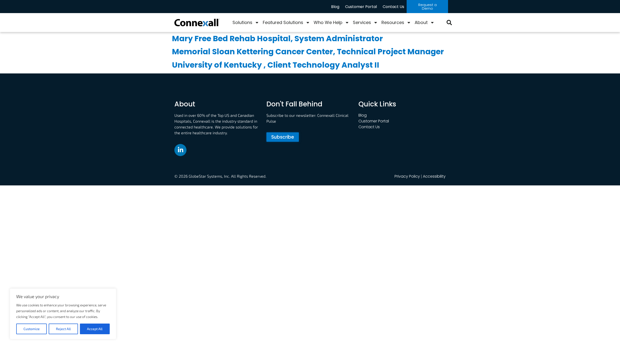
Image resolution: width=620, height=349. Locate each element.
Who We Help (328, 22)
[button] (449, 23)
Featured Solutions (283, 22)
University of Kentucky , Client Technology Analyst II (275, 64)
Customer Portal (361, 6)
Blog (335, 6)
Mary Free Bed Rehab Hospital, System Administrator (277, 38)
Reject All (63, 329)
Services (362, 22)
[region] (63, 313)
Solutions (242, 22)
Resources (392, 22)
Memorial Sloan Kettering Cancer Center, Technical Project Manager (308, 51)
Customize (31, 329)
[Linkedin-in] (180, 150)
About (421, 22)
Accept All (94, 329)
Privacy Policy (407, 176)
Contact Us (393, 6)
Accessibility (434, 176)
